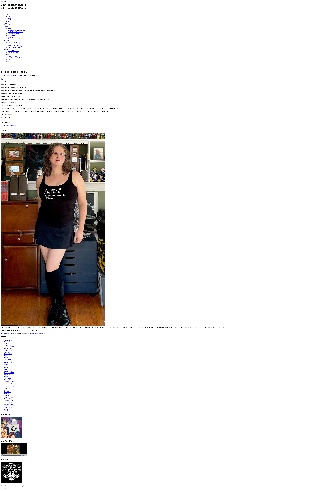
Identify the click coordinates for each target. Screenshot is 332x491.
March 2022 (8, 349)
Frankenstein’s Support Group (16, 30)
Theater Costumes (13, 53)
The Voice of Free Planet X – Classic (18, 44)
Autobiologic (11, 35)
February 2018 (8, 369)
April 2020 (7, 352)
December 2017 (9, 373)
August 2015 (8, 407)
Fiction (9, 18)
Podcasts (6, 40)
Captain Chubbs (12, 56)
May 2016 (7, 394)
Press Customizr (28, 486)
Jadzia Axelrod (11, 486)
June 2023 (7, 342)
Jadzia (20, 75)
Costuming (7, 49)
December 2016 (9, 381)
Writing (6, 14)
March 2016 (8, 395)
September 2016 (9, 387)
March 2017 (8, 378)
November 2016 (9, 383)
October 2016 (8, 385)
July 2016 (7, 390)
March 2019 (8, 359)
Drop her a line (5, 333)
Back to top (4, 489)
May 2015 (7, 411)
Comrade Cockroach (13, 34)
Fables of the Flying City (15, 46)
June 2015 (7, 409)
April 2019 (7, 357)
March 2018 (8, 368)
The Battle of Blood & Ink (15, 32)
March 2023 (8, 343)
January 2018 (8, 371)
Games (9, 21)
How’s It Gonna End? (11, 125)
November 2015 (9, 402)
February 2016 (8, 397)
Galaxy (10, 28)
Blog (9, 16)
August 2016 (8, 388)
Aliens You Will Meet (14, 47)
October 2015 (8, 404)
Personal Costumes (13, 51)
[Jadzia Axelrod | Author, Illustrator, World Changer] (5, 1)
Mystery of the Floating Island (16, 39)
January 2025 (8, 340)
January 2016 (8, 399)
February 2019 (8, 361)
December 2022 (9, 345)
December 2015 (9, 400)
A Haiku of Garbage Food (12, 127)
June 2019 (7, 356)
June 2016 (7, 392)
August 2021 (8, 350)
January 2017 (8, 380)
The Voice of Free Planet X (15, 42)
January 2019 (8, 362)
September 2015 (9, 406)
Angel (9, 61)
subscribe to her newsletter (37, 333)
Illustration (7, 23)
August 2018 (8, 364)
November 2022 (9, 347)
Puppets (6, 54)
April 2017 (7, 376)
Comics (6, 27)
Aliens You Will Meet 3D (15, 58)
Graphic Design (8, 25)
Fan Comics (11, 37)
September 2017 (9, 375)
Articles (10, 20)
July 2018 (7, 366)
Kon (9, 59)
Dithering (13, 75)
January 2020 (8, 354)
